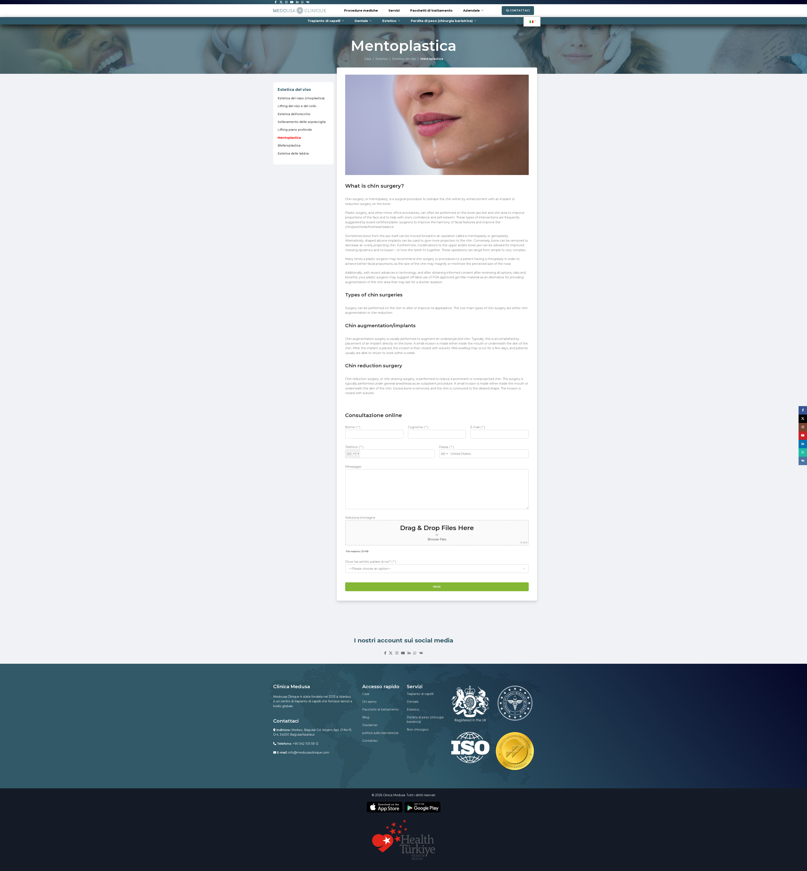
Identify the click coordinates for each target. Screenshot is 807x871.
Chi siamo (369, 702)
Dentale (413, 702)
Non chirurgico (418, 729)
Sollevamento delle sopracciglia (302, 122)
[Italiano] (531, 22)
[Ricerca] (517, 21)
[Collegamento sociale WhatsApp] (415, 653)
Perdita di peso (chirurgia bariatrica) (425, 719)
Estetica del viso (404, 59)
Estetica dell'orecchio (294, 114)
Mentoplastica (289, 138)
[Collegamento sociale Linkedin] (409, 653)
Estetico (382, 59)
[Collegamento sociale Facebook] (385, 653)
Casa (367, 59)
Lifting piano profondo (295, 130)
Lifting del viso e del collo (297, 106)
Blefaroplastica (289, 145)
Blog (365, 717)
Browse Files (437, 539)
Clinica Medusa (394, 795)
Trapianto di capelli (420, 694)
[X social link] (391, 653)
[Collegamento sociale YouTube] (403, 653)
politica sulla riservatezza (380, 733)
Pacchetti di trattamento (380, 709)
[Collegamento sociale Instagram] (397, 653)
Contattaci (520, 10)
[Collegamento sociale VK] (421, 653)
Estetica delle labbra (293, 153)
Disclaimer (370, 725)
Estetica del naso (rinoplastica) (301, 98)
